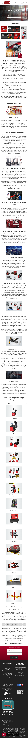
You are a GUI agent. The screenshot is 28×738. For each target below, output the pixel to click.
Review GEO (14, 127)
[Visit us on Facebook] (18, 685)
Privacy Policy (7, 672)
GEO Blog (7, 677)
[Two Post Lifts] (14, 528)
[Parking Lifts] (14, 590)
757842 (9, 142)
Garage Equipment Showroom (8, 667)
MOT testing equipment (21, 353)
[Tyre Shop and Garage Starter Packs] (14, 451)
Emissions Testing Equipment (15, 354)
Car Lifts (7, 665)
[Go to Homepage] (7, 3)
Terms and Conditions (7, 674)
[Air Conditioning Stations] (14, 498)
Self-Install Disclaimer (7, 673)
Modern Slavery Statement (7, 670)
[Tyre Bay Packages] (14, 436)
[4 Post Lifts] (14, 544)
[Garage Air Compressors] (14, 513)
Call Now (15, 16)
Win (7, 675)
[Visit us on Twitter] (20, 685)
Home (7, 669)
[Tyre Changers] (14, 405)
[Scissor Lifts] (14, 559)
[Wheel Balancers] (14, 421)
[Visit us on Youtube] (22, 685)
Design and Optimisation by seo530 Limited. (17, 736)
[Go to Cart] (25, 4)
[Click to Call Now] (19, 4)
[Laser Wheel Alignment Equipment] (14, 482)
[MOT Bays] (14, 575)
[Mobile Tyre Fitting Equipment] (14, 467)
